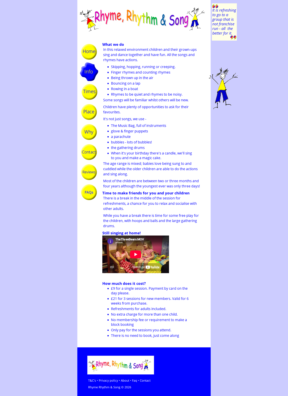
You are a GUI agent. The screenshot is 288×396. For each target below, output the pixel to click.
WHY (89, 132)
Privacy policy (108, 380)
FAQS (89, 192)
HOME (89, 52)
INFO (89, 72)
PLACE (89, 112)
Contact (145, 380)
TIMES (89, 92)
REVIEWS (89, 172)
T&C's (92, 380)
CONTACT (89, 152)
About (125, 380)
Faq (134, 380)
